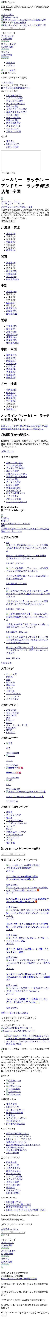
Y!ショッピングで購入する (30, 429)
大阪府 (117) (12, 334)
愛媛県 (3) (10, 375)
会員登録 (5, 1229)
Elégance (10, 720)
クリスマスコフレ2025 (16, 501)
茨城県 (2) (10, 263)
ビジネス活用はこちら (16, 1150)
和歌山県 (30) (12, 343)
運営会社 (10, 141)
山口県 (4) (10, 366)
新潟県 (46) (11, 291)
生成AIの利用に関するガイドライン (23, 1145)
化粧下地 (10, 843)
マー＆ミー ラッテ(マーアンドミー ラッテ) (27, 1038)
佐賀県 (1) (10, 392)
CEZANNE (11, 710)
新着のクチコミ (13, 1171)
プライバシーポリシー (16, 1118)
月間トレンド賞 (13, 131)
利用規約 (10, 1115)
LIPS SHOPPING (14, 95)
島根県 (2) (10, 358)
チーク (9, 840)
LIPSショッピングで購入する (14, 426)
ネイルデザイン (13, 126)
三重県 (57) (11, 326)
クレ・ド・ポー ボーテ (17, 725)
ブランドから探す (14, 101)
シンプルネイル (13, 693)
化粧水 (9, 818)
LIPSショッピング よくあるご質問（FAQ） (26, 1210)
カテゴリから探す (14, 98)
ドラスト (10, 691)
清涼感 (9, 677)
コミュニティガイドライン (18, 1136)
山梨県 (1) (10, 303)
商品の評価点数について (17, 1133)
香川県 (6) (10, 372)
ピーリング (11, 674)
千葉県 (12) (11, 274)
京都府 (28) (11, 332)
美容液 (9, 812)
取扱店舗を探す (13, 123)
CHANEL (10, 732)
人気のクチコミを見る (16, 109)
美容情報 (10, 1187)
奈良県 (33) (11, 340)
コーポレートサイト (15, 1110)
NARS (9, 730)
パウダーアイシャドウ (16, 823)
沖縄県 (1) (10, 409)
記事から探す (12, 120)
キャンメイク (12, 713)
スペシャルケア (13, 815)
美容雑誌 (10, 685)
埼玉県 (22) (11, 271)
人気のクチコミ (13, 1168)
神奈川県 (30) (12, 279)
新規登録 (10, 62)
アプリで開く (7, 14)
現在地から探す (8, 221)
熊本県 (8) (10, 398)
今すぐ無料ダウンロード (12, 1278)
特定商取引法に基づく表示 (18, 1204)
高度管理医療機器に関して (18, 1207)
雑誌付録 (10, 682)
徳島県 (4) (10, 369)
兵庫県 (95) (11, 337)
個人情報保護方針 (14, 1112)
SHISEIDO (11, 728)
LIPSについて (12, 144)
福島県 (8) (10, 250)
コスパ (9, 688)
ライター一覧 (12, 1165)
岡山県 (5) (10, 361)
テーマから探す (13, 117)
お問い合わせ (12, 147)
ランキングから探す (15, 104)
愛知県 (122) (12, 314)
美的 (8, 679)
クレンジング (12, 837)
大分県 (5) (10, 401)
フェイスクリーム (14, 820)
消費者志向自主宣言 (15, 1124)
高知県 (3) (10, 377)
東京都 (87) (11, 276)
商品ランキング (13, 1173)
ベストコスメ (12, 129)
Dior (8, 718)
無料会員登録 (30, 1278)
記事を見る (6, 663)
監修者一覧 (11, 1162)
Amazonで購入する (37, 426)
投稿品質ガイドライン (16, 1142)
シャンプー (11, 826)
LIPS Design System (15, 1147)
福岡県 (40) (11, 390)
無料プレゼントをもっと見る (14, 1013)
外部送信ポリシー (14, 1121)
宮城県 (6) (10, 242)
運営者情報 (11, 1104)
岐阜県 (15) (11, 308)
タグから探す (12, 115)
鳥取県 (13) (11, 355)
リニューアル (12, 696)
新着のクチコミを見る (16, 112)
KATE (9, 722)
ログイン (10, 65)
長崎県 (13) (11, 395)
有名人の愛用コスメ (15, 493)
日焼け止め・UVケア (16, 832)
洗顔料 (9, 829)
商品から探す (12, 106)
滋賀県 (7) (10, 329)
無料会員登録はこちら (19, 88)
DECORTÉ (11, 715)
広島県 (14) (11, 363)
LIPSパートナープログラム (19, 1139)
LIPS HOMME (12, 1193)
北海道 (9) (10, 233)
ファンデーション (14, 834)
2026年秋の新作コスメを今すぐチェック (20, 529)
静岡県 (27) (11, 311)
